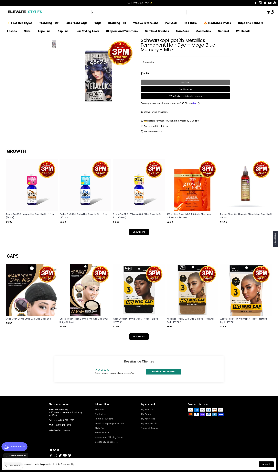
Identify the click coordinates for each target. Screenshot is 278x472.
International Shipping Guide (109, 437)
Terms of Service (149, 428)
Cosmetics (203, 31)
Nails (27, 31)
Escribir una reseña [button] (163, 371)
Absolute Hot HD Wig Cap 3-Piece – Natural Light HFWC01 (243, 320)
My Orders (146, 414)
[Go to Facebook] (255, 2)
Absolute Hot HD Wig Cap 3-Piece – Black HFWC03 (135, 320)
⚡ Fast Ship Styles (19, 23)
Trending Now (48, 23)
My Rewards (147, 409)
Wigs (97, 23)
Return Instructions (104, 418)
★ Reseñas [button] (275, 239)
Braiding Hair (117, 23)
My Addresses (148, 418)
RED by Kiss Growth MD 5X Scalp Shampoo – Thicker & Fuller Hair (190, 215)
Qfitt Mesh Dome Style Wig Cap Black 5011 (28, 318)
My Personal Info (149, 423)
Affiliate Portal (102, 432)
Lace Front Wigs (76, 23)
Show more (139, 231)
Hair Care (190, 23)
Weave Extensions (145, 23)
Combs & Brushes (157, 31)
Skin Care (182, 31)
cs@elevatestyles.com (60, 430)
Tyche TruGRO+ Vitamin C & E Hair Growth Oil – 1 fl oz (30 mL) (138, 215)
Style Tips (99, 428)
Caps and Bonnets (250, 23)
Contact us (100, 414)
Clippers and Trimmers (122, 31)
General (223, 31)
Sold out (185, 82)
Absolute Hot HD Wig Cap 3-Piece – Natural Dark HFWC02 (190, 320)
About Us (99, 409)
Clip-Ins (62, 31)
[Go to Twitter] (265, 2)
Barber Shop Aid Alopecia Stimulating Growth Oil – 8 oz (246, 215)
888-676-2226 (67, 420)
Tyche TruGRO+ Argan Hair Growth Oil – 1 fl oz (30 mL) (30, 215)
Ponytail (171, 23)
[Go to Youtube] (270, 2)
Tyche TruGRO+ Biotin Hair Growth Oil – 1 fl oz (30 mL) (83, 215)
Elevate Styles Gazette (106, 442)
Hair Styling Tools (87, 31)
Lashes (12, 31)
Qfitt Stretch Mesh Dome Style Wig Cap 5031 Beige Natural (84, 320)
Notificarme (185, 89)
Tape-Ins (44, 31)
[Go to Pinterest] (274, 2)
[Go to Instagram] (260, 2)
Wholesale (243, 31)
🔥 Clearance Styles (217, 23)
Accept (266, 464)
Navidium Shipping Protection (109, 423)
